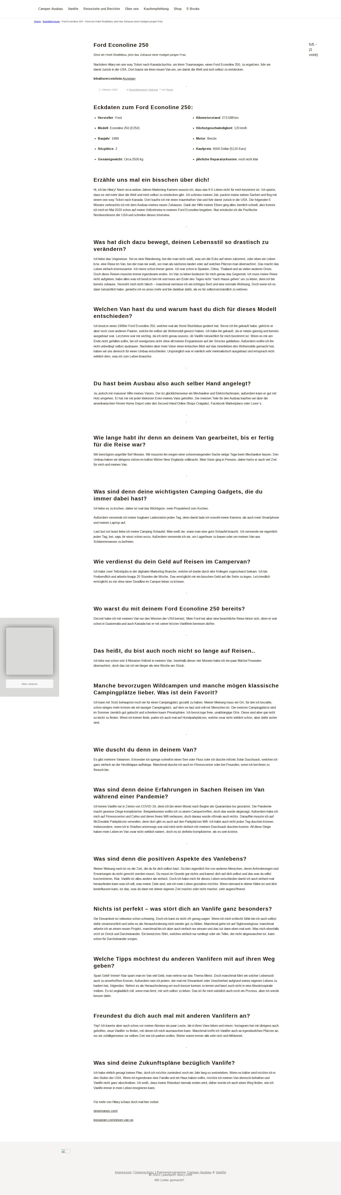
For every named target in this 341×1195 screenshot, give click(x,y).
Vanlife (221, 1172)
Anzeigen (129, 78)
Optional (153, 89)
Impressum (123, 1172)
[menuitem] (30, 9)
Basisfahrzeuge (51, 21)
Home (37, 21)
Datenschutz (144, 1172)
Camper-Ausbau (199, 1172)
